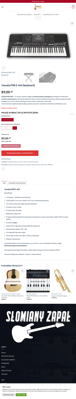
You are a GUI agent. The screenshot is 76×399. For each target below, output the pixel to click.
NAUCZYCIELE (6, 370)
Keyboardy (10, 162)
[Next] (70, 46)
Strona (3, 352)
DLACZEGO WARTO (8, 360)
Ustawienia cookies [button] (8, 394)
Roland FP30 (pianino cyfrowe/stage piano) (36, 296)
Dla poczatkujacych (20, 164)
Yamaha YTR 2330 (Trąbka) (59, 296)
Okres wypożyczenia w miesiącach (10, 124)
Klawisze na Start (51, 14)
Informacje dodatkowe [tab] (17, 183)
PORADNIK (5, 363)
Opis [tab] (4, 183)
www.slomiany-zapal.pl (36, 243)
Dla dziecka (11, 164)
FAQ (2, 380)
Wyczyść (72, 114)
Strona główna (24, 14)
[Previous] (5, 46)
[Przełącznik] (73, 356)
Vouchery (4, 374)
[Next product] (36, 17)
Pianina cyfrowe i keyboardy (30, 162)
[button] (2, 7)
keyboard (28, 164)
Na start (38, 164)
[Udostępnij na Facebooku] (3, 168)
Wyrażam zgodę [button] (21, 394)
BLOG (3, 367)
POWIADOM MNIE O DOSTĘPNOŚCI (20, 153)
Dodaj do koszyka (11, 146)
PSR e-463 (44, 164)
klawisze (33, 164)
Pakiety (37, 14)
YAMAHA (50, 164)
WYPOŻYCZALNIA (7, 356)
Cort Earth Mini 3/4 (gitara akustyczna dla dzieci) (12, 296)
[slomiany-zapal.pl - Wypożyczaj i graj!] (38, 7)
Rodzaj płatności (5, 116)
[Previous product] (39, 17)
